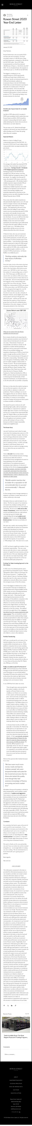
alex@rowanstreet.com (16, 1109)
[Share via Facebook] (4, 1005)
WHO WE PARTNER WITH (16, 1086)
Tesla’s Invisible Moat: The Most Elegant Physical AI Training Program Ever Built (15, 1036)
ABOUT (16, 1077)
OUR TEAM (16, 1090)
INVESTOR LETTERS (16, 1093)
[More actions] (28, 15)
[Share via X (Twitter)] (8, 1005)
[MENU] (5, 4)
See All (27, 1013)
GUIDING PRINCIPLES (16, 1083)
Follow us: (15, 1112)
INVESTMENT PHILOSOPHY (16, 1080)
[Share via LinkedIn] (11, 1005)
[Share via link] (15, 1005)
